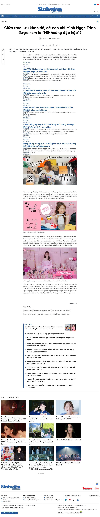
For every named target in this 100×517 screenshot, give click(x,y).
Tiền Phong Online (41, 4)
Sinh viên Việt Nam (10, 487)
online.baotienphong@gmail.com (54, 500)
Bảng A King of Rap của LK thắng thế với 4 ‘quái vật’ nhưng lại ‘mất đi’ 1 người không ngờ (50, 350)
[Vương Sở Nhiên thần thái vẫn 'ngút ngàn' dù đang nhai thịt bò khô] (41, 430)
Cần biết (91, 16)
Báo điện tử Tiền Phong (50, 10)
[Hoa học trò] (97, 488)
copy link (50, 45)
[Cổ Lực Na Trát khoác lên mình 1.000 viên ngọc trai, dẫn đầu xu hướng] (13, 430)
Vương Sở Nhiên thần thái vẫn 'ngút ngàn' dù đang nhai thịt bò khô (41, 442)
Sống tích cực (75, 16)
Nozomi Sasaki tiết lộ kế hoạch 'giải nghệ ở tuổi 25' (68, 418)
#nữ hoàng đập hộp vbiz (42, 310)
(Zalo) (34, 498)
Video (67, 16)
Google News (97, 21)
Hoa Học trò (66, 4)
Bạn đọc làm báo (10, 513)
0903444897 (49, 498)
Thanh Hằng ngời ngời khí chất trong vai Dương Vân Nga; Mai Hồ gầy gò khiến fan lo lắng (51, 380)
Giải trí (41, 16)
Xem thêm (97, 16)
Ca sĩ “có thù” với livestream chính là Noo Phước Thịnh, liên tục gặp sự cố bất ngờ (51, 356)
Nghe (3, 50)
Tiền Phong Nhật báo (54, 4)
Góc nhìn (30, 16)
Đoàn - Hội (9, 16)
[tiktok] (74, 500)
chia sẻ (42, 45)
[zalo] (79, 500)
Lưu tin (3, 58)
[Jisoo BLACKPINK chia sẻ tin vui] (68, 430)
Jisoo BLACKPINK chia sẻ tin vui (68, 440)
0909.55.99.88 (29, 498)
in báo (53, 45)
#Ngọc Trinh (28, 310)
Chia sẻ (3, 54)
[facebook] (95, 4)
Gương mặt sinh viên (50, 16)
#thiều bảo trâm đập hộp (61, 314)
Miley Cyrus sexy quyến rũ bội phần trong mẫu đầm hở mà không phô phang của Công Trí (51, 362)
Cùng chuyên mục (10, 397)
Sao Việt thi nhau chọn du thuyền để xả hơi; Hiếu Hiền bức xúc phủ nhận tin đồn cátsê (43, 328)
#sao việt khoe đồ (30, 314)
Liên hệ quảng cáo (29, 495)
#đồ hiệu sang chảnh (44, 314)
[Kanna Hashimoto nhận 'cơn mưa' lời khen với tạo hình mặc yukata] (41, 407)
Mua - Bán (83, 16)
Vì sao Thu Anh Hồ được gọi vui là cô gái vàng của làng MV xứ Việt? (50, 339)
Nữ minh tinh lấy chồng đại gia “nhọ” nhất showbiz (46, 334)
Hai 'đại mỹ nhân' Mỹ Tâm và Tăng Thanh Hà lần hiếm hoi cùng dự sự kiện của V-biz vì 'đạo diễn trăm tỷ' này (12, 466)
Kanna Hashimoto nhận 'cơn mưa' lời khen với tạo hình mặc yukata (40, 419)
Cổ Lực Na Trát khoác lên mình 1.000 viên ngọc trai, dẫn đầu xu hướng (13, 442)
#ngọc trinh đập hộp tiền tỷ (61, 310)
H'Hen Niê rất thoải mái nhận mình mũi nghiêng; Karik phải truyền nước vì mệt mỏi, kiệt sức (51, 345)
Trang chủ (2, 16)
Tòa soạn (4, 495)
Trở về (3, 63)
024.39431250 (6, 501)
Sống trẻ (16, 16)
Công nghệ (61, 16)
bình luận (57, 45)
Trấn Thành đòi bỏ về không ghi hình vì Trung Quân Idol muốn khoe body (50, 386)
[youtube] (98, 4)
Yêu (36, 16)
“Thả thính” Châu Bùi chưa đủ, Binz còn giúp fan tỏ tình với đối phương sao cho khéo (51, 368)
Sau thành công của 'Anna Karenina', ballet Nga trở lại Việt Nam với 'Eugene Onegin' (13, 419)
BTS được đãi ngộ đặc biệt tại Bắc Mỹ (68, 464)
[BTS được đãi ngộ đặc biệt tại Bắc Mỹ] (68, 453)
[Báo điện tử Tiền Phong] (87, 488)
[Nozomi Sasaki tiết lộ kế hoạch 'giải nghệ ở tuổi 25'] (68, 407)
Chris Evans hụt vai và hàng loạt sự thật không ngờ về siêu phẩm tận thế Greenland (51, 374)
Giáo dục (23, 16)
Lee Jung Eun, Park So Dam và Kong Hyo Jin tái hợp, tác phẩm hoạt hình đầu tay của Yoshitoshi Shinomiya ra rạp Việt (41, 466)
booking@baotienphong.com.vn (33, 500)
